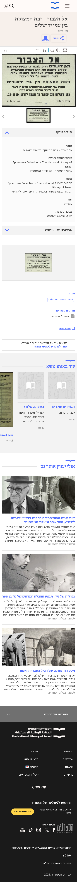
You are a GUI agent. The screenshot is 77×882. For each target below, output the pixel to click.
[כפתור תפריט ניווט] (67, 6)
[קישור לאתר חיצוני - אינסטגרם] (38, 830)
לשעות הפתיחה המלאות (55, 863)
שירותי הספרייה (56, 714)
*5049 (67, 855)
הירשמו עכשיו (22, 811)
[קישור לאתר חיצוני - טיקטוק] (30, 830)
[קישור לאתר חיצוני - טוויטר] (46, 830)
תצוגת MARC (65, 328)
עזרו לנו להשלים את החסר (50, 346)
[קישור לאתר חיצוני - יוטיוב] (22, 830)
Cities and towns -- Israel (61, 299)
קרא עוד (40, 787)
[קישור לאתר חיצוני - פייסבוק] (54, 830)
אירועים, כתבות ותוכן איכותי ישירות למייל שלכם (54, 811)
